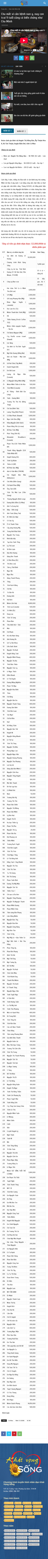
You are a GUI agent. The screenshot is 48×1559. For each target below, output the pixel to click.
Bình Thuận (28, 1513)
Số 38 (28, 1420)
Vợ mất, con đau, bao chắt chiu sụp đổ (28, 104)
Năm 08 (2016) (10, 1541)
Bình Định (9, 1517)
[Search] (44, 3)
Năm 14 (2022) (34, 1544)
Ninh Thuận (9, 1506)
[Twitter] (21, 58)
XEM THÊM (19, 66)
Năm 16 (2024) (34, 1541)
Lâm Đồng (19, 1506)
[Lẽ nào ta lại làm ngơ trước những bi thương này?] (7, 74)
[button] (5, 3)
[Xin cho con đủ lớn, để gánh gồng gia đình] (7, 118)
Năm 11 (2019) (34, 1530)
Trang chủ (4, 9)
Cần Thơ (28, 1506)
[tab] (7, 130)
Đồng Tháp (18, 1513)
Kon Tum (28, 1510)
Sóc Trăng (8, 1513)
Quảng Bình (9, 1520)
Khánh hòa (9, 1510)
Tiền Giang (19, 1510)
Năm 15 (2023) (10, 1548)
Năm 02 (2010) (10, 1537)
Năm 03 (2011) (37, 1534)
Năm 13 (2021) (10, 1544)
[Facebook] (16, 58)
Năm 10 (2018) (22, 1544)
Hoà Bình (30, 1517)
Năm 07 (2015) (22, 1530)
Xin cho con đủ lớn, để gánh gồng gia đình (29, 115)
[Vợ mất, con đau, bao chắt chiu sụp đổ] (7, 107)
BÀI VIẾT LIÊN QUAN (7, 66)
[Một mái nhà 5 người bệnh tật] (7, 85)
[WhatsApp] (32, 58)
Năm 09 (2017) (10, 1534)
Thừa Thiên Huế (19, 1517)
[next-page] (46, 66)
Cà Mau (10, 1420)
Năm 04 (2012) (34, 1537)
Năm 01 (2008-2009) (23, 1534)
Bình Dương (37, 1506)
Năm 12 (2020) (20, 1420)
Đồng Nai (36, 1510)
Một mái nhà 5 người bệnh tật (25, 82)
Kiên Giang (27, 1503)
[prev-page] (42, 66)
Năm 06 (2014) (10, 1530)
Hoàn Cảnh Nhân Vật (14, 9)
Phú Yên (37, 1513)
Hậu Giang (37, 1503)
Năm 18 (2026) (22, 1548)
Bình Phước (9, 1503)
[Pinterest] (26, 58)
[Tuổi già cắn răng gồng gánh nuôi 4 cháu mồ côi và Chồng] (7, 96)
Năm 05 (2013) (22, 1537)
